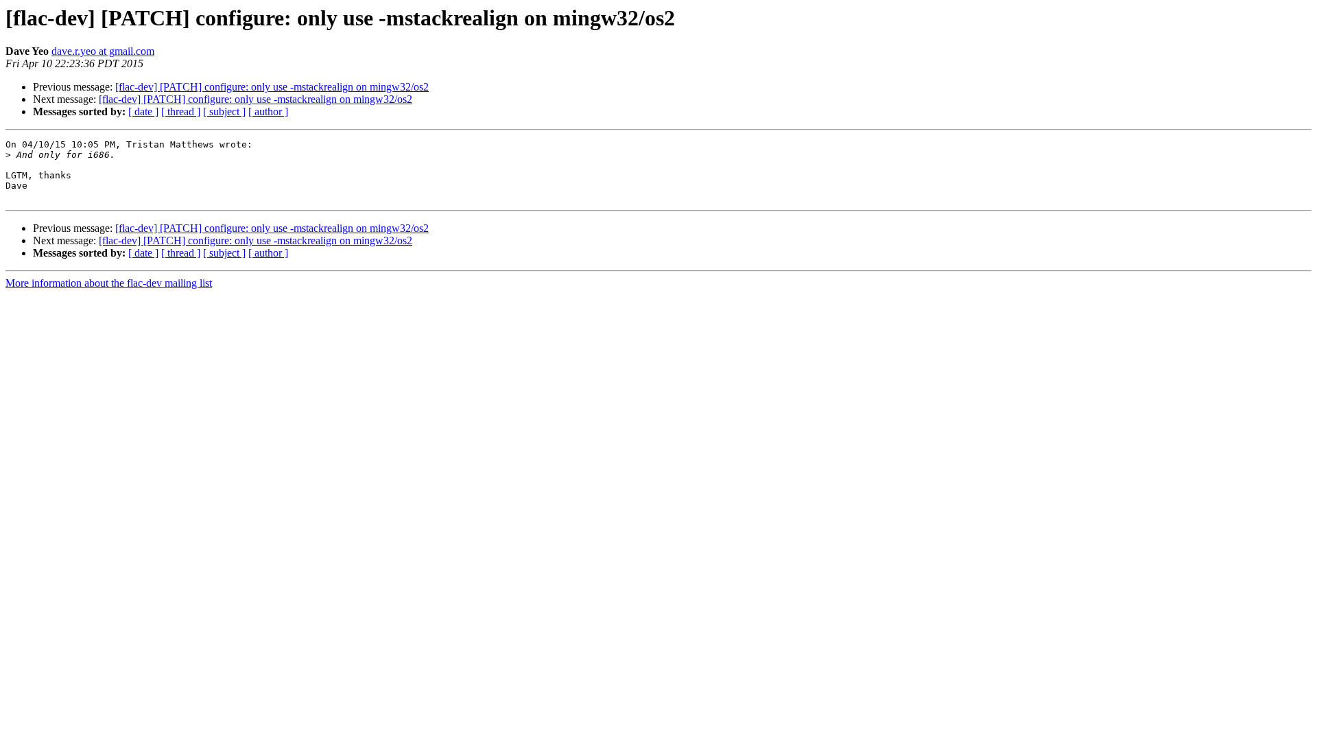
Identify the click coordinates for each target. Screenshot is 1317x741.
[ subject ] (224, 111)
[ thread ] (180, 111)
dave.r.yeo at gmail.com (102, 51)
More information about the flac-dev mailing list (108, 283)
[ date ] (143, 111)
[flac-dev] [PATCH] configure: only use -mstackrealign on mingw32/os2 (272, 87)
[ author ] (268, 111)
